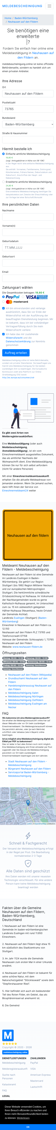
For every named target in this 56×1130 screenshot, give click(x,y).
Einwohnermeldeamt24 (15, 490)
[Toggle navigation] (49, 6)
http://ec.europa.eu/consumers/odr (18, 377)
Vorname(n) (8, 225)
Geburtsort (8, 256)
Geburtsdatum (10, 241)
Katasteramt (9, 1084)
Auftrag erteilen (16, 353)
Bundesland (8, 117)
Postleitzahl (8, 102)
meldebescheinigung (22, 6)
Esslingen (19, 617)
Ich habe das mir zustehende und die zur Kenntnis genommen (25, 339)
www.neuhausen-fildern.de (27, 646)
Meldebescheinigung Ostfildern (25, 700)
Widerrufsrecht (14, 337)
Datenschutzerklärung (18, 341)
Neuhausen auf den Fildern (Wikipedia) (30, 674)
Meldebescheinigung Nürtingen (25, 696)
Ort (4, 87)
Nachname (8, 210)
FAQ (4, 1090)
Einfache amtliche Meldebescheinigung (28, 155)
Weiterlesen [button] (23, 1118)
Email (5, 271)
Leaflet (29, 823)
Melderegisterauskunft (14, 1068)
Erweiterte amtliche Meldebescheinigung (29, 183)
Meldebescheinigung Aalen (23, 692)
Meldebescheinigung (13, 1062)
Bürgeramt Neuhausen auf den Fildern (29, 768)
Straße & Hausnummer (14, 133)
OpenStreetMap (40, 823)
